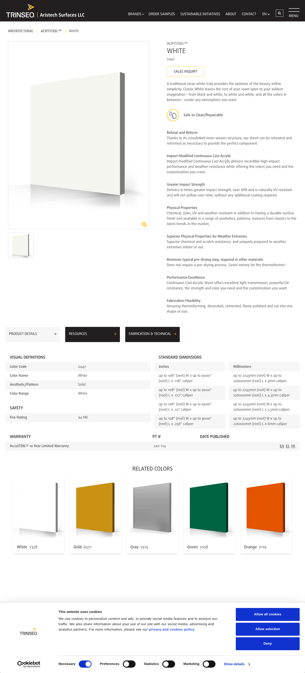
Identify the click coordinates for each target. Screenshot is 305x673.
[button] (279, 13)
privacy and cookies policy (171, 629)
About (231, 14)
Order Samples (161, 14)
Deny (267, 644)
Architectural (20, 31)
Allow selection (267, 629)
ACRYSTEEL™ (51, 31)
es (287, 446)
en (282, 446)
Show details (234, 664)
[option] (78, 135)
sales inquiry (185, 72)
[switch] (129, 664)
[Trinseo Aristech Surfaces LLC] (43, 10)
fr (293, 446)
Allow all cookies (268, 614)
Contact (249, 14)
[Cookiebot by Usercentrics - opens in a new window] (28, 664)
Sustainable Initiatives (200, 14)
